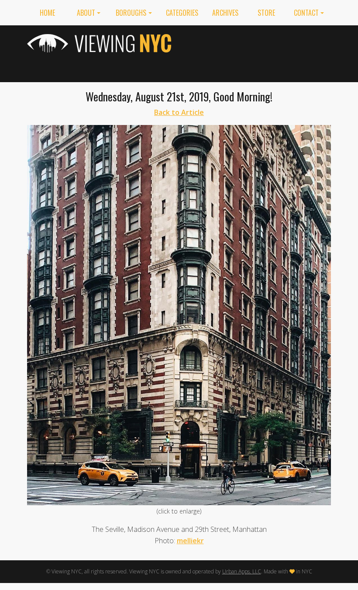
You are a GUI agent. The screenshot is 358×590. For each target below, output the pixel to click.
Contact (306, 12)
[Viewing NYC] (100, 43)
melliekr (190, 540)
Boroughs (131, 12)
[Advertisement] (257, 52)
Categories (182, 12)
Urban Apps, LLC (241, 571)
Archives (225, 12)
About (86, 12)
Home (47, 12)
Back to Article (179, 112)
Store (266, 12)
